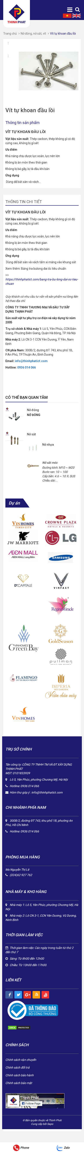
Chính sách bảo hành (19, 1075)
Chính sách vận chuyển (20, 1059)
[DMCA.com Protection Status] (23, 1027)
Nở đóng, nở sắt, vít (33, 33)
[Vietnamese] (67, 15)
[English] (76, 15)
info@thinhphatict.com (46, 792)
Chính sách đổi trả (17, 1067)
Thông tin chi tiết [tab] (23, 201)
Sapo (50, 1123)
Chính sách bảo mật (18, 1083)
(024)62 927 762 (21, 875)
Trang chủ (10, 33)
